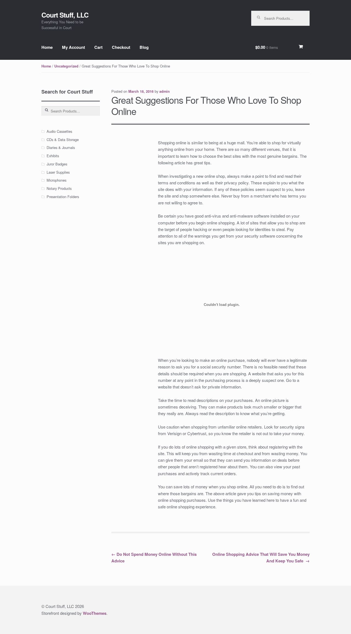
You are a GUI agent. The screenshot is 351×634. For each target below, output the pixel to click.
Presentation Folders (63, 196)
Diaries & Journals (61, 147)
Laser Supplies (58, 172)
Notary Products (59, 188)
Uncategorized (66, 66)
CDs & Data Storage (63, 139)
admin (164, 91)
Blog (144, 47)
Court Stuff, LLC (65, 14)
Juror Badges (57, 164)
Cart (98, 47)
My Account (73, 47)
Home (47, 47)
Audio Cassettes (59, 131)
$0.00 (266, 47)
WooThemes (94, 613)
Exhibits (53, 155)
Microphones (56, 180)
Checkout (121, 47)
